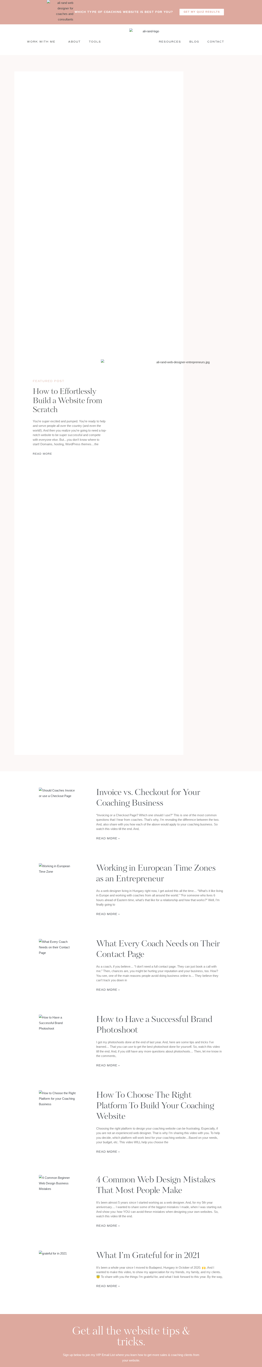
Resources (170, 41)
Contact (215, 41)
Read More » (108, 838)
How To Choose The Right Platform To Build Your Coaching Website (155, 1106)
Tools (95, 41)
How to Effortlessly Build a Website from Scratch (67, 401)
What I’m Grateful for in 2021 (148, 1256)
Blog (194, 41)
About (74, 41)
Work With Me (41, 41)
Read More (42, 453)
